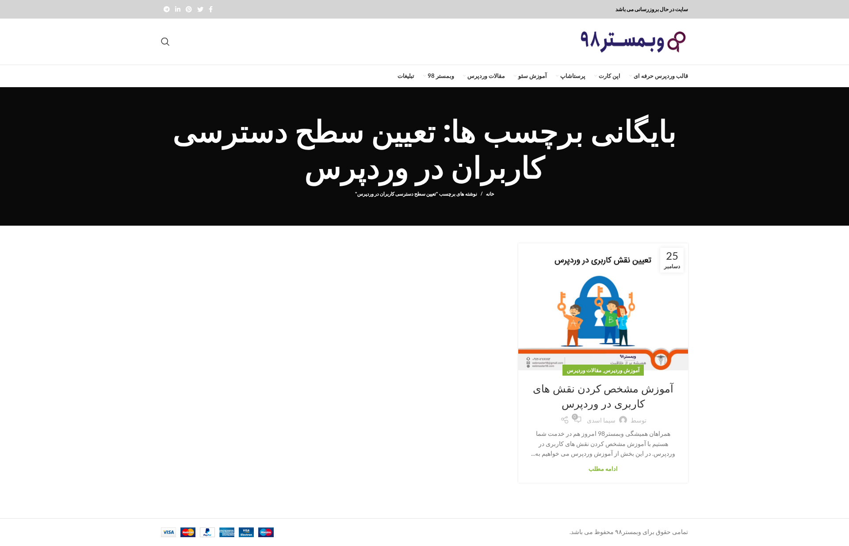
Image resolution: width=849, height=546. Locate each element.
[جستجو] (165, 41)
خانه (490, 193)
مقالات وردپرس (584, 370)
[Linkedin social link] (177, 9)
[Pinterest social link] (189, 9)
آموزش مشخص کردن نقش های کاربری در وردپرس (603, 396)
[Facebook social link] (210, 9)
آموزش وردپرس (621, 370)
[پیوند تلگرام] (166, 9)
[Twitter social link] (200, 9)
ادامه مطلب (603, 469)
